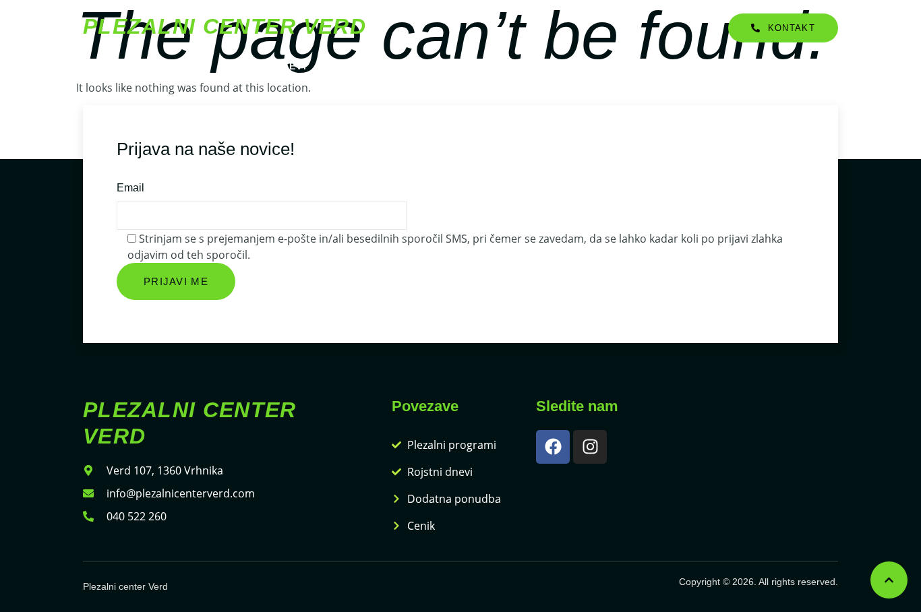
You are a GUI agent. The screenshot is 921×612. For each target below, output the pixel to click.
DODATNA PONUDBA (382, 66)
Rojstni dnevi (264, 66)
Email (130, 187)
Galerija (486, 66)
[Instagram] (590, 447)
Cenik (552, 66)
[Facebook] (553, 447)
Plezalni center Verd (224, 26)
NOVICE (609, 66)
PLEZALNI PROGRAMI (142, 66)
